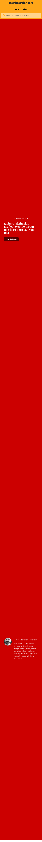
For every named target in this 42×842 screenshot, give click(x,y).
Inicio (17, 9)
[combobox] (21, 15)
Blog (25, 9)
